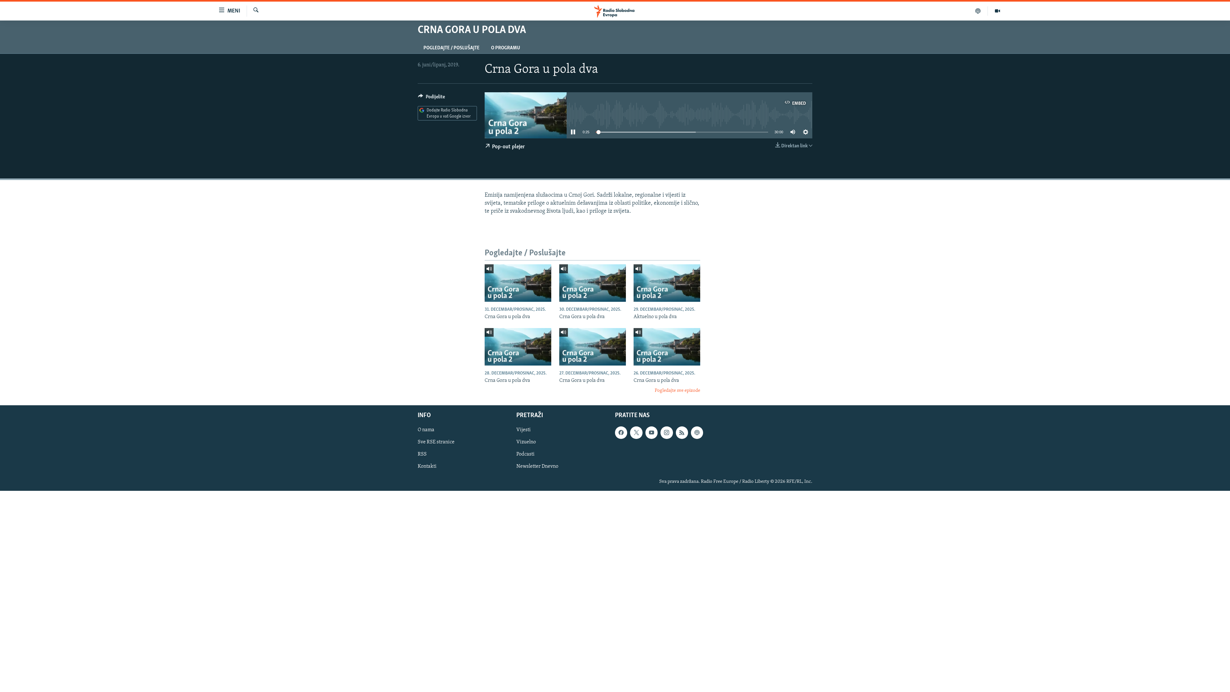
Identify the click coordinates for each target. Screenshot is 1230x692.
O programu (505, 48)
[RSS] (682, 432)
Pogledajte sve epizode (677, 390)
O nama (426, 429)
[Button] (431, 98)
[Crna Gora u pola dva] (518, 283)
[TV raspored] (697, 432)
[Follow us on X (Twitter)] (636, 432)
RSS (422, 454)
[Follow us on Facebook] (621, 432)
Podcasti (525, 454)
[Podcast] (978, 10)
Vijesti (523, 429)
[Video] (997, 10)
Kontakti (427, 466)
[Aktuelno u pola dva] (667, 283)
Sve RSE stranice (436, 442)
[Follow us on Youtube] (651, 432)
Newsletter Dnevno (537, 466)
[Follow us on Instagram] (666, 432)
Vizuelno (526, 442)
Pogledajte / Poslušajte (451, 48)
